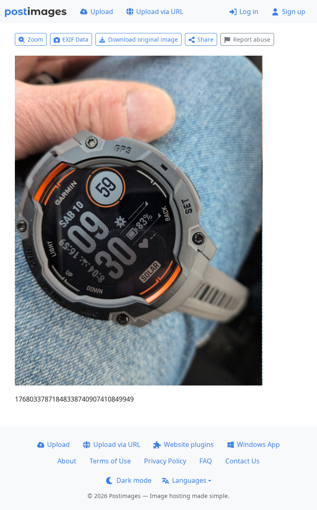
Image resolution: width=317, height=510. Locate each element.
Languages (189, 480)
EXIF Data (75, 39)
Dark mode (133, 480)
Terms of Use (110, 460)
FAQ (205, 460)
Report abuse (251, 39)
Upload (101, 11)
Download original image (143, 39)
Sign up (293, 11)
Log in (248, 11)
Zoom (35, 39)
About (66, 460)
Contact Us (242, 460)
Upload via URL (159, 11)
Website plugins (189, 444)
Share (205, 39)
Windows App (258, 444)
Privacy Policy (165, 460)
